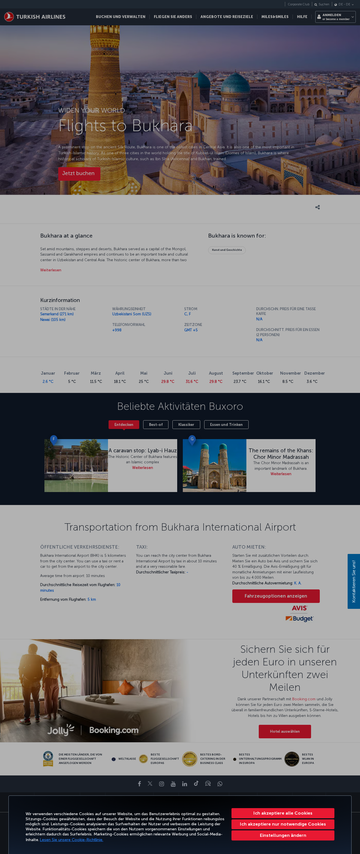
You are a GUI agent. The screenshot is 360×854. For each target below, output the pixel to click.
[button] (282, 835)
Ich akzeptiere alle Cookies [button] (282, 813)
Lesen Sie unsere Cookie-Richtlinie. (71, 839)
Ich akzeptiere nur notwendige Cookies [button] (283, 824)
